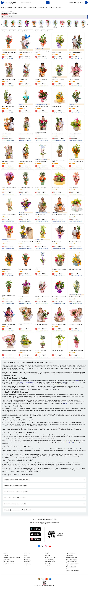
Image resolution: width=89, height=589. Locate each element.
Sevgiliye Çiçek (32, 7)
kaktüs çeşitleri (30, 382)
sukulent (22, 382)
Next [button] (87, 24)
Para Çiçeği (69, 26)
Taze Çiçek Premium (55, 7)
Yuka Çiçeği (20, 26)
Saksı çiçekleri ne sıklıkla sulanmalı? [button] (15, 504)
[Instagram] (46, 546)
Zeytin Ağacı (5, 26)
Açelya (62, 26)
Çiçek (2, 7)
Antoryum (27, 26)
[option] (5, 23)
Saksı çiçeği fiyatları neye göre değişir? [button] (15, 486)
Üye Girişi (81, 2)
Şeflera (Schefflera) (41, 27)
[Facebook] (39, 546)
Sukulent (76, 26)
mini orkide (65, 403)
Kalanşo (48, 26)
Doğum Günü (22, 7)
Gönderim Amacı (11, 7)
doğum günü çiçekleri (71, 442)
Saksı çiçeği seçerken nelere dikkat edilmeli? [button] (17, 510)
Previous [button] (1, 24)
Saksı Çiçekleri (43, 7)
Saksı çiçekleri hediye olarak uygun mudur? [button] (17, 480)
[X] (42, 546)
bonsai (64, 382)
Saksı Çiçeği (9, 11)
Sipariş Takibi (73, 2)
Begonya (34, 26)
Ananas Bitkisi (83, 27)
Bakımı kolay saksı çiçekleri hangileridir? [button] (16, 492)
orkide (77, 380)
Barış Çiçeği (13, 26)
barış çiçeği (58, 384)
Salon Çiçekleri (55, 27)
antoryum (28, 384)
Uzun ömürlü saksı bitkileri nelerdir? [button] (15, 498)
